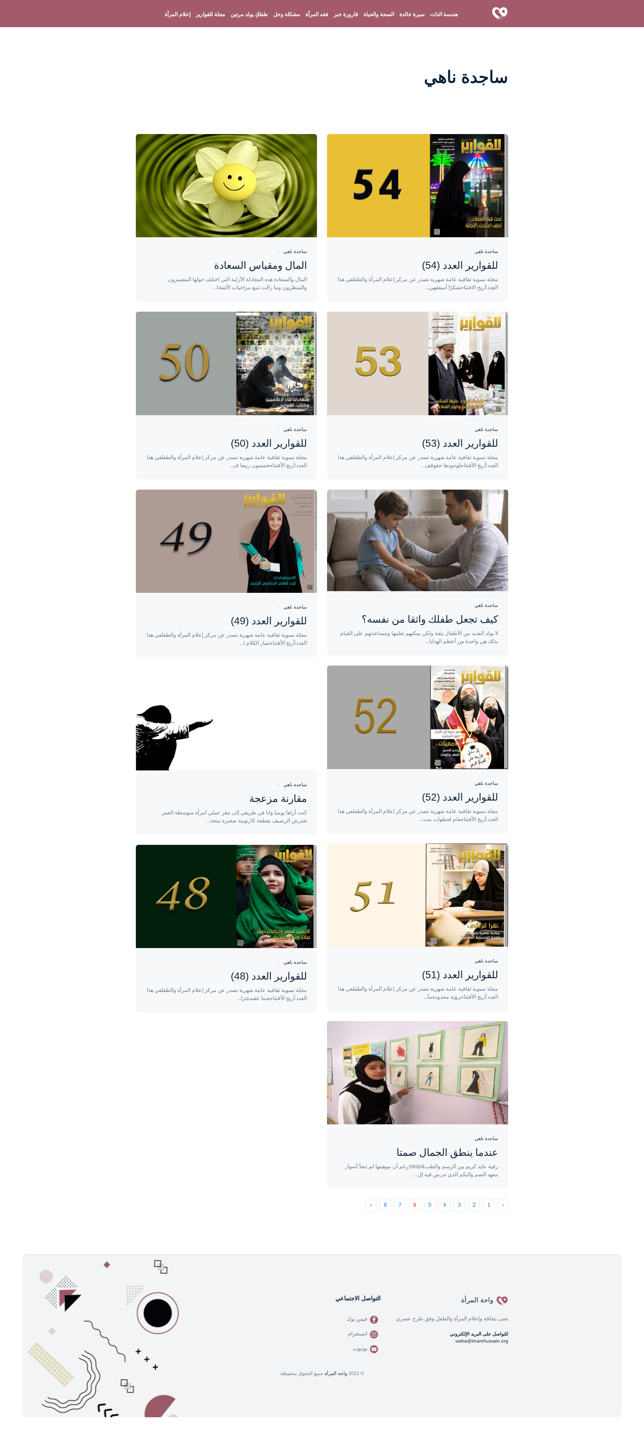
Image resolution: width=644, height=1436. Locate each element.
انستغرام (357, 1333)
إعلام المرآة (178, 14)
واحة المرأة (336, 1373)
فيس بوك (356, 1319)
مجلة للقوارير (210, 14)
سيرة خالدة (412, 14)
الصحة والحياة (379, 14)
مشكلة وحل (286, 14)
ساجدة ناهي (486, 251)
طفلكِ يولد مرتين (249, 14)
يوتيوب (360, 1348)
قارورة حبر (346, 14)
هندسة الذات (444, 14)
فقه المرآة (317, 14)
